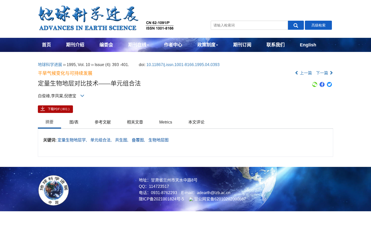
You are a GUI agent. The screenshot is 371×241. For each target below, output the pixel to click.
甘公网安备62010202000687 (219, 199)
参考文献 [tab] (103, 122)
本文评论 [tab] (196, 122)
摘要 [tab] (49, 122)
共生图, (122, 140)
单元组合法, (101, 140)
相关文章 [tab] (135, 122)
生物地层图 (158, 140)
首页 (46, 44)
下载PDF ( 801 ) (58, 109)
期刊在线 (137, 44)
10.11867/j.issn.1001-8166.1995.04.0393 (183, 65)
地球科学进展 (50, 65)
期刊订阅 (242, 44)
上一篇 (305, 73)
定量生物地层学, (73, 140)
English (308, 44)
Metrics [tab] (165, 122)
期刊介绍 (75, 44)
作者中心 (173, 44)
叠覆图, (139, 140)
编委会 (106, 44)
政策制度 (206, 44)
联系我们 (276, 44)
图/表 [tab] (73, 122)
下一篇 (322, 73)
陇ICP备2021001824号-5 (161, 199)
